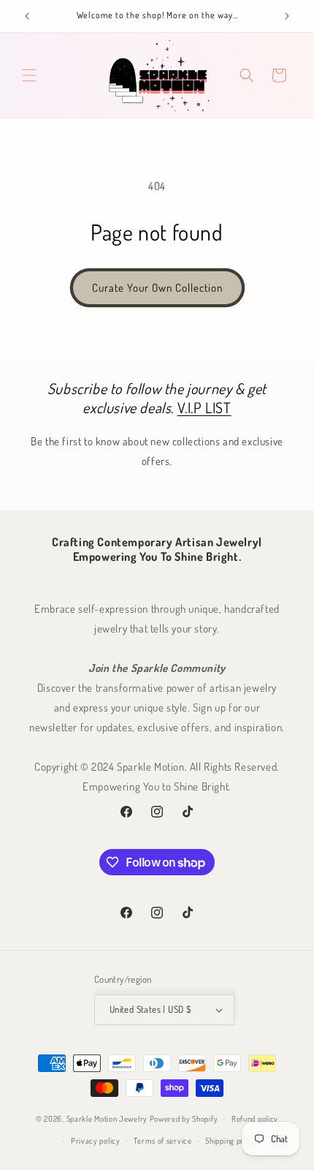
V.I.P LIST (204, 407)
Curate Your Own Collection (157, 288)
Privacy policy (95, 1141)
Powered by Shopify (184, 1118)
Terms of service (162, 1141)
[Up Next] (287, 16)
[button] (29, 75)
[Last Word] (27, 16)
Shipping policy (231, 1141)
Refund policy (254, 1119)
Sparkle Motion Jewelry (107, 1118)
